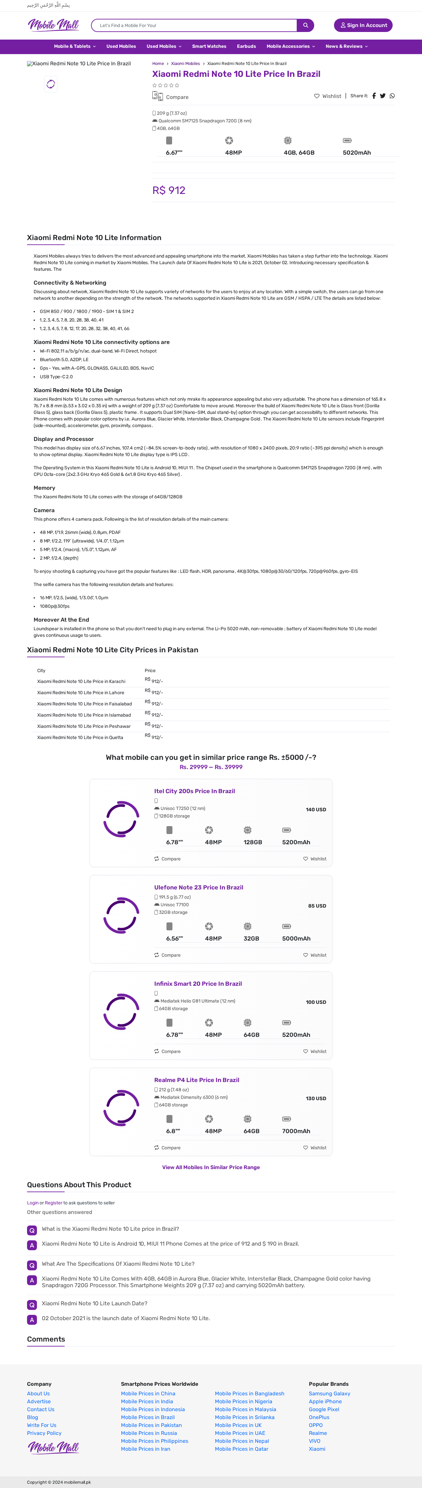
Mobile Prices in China (148, 1393)
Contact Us (40, 1409)
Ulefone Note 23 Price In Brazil (198, 887)
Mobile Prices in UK (238, 1425)
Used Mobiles (121, 46)
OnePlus (319, 1417)
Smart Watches (209, 46)
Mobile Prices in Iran (145, 1449)
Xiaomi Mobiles (185, 63)
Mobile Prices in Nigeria (243, 1401)
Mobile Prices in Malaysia (245, 1409)
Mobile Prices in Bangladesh (250, 1393)
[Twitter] (383, 96)
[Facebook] (374, 96)
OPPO (316, 1425)
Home (158, 63)
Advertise (39, 1401)
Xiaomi (317, 1449)
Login (33, 1203)
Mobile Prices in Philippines (154, 1441)
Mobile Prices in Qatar (241, 1449)
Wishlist (331, 96)
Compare (177, 97)
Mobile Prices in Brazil (148, 1417)
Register (53, 1203)
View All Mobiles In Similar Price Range (211, 1167)
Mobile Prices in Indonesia (153, 1409)
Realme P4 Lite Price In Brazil (196, 1080)
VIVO (314, 1441)
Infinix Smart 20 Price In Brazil (198, 983)
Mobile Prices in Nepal (242, 1441)
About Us (38, 1393)
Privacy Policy (44, 1433)
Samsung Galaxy (329, 1393)
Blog (32, 1417)
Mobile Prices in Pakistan (151, 1425)
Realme (318, 1433)
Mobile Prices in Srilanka (245, 1417)
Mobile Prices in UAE (240, 1433)
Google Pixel (324, 1409)
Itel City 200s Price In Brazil (194, 791)
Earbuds (246, 46)
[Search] (305, 25)
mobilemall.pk (77, 1482)
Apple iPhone (325, 1401)
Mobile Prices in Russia (149, 1433)
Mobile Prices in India (147, 1401)
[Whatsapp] (392, 96)
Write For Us (41, 1425)
